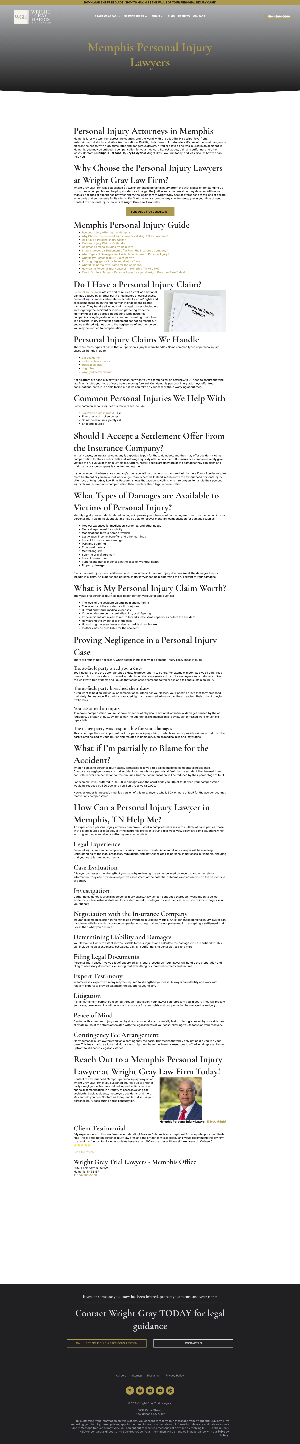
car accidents (91, 357)
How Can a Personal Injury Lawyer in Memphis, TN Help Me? (120, 268)
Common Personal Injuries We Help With (107, 247)
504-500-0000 (87, 1175)
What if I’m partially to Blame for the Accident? (112, 265)
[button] (118, 17)
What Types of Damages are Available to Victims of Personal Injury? (126, 254)
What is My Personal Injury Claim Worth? (108, 257)
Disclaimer (154, 1375)
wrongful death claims (96, 372)
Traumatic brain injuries (97, 413)
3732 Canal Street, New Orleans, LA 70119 (150, 1412)
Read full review (84, 1152)
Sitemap (136, 1375)
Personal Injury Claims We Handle (103, 243)
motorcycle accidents (96, 361)
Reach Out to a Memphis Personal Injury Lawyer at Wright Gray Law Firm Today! (133, 272)
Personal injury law (86, 292)
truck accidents (92, 364)
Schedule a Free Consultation (150, 211)
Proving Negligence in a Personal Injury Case (111, 261)
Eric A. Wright (216, 1121)
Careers (121, 1375)
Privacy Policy (175, 1375)
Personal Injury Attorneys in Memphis (106, 232)
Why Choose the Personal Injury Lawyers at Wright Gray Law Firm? (125, 236)
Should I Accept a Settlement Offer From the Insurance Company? (125, 250)
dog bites (88, 368)
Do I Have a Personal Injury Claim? (104, 239)
